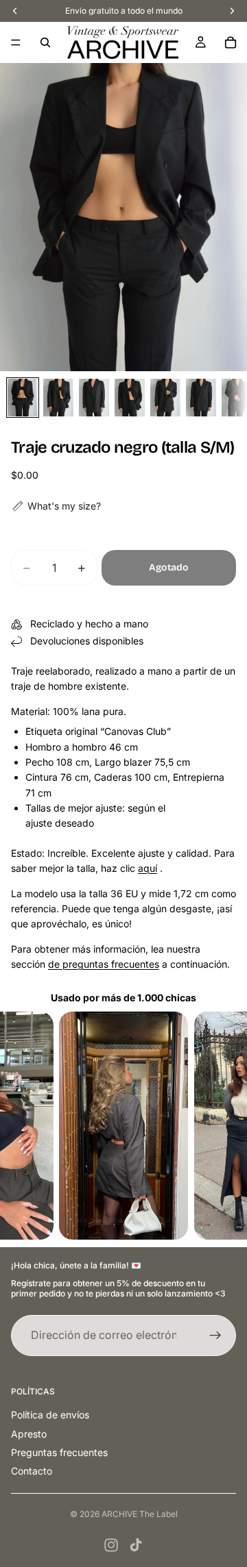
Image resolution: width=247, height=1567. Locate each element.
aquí (147, 868)
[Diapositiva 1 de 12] (23, 397)
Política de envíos (50, 1414)
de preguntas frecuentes (103, 964)
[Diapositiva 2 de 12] (58, 397)
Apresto (29, 1434)
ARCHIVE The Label (140, 1514)
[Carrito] (230, 42)
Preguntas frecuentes (59, 1452)
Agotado (169, 567)
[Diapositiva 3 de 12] (94, 397)
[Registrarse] (215, 1335)
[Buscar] (45, 42)
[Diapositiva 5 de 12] (165, 397)
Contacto (31, 1471)
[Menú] (16, 42)
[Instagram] (111, 1545)
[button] (56, 506)
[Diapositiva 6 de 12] (201, 397)
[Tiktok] (136, 1545)
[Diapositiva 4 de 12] (130, 397)
